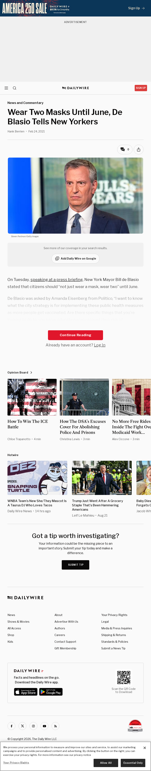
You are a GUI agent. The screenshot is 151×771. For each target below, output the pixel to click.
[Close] (144, 747)
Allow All (106, 762)
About (58, 615)
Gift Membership (65, 648)
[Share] (139, 149)
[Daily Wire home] (75, 88)
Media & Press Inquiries (116, 628)
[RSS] (55, 726)
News (11, 615)
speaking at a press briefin (55, 279)
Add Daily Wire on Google (78, 258)
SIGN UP (141, 87)
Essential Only (133, 762)
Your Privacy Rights (114, 615)
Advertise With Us (66, 621)
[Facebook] (11, 726)
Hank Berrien (15, 131)
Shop (10, 635)
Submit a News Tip (113, 648)
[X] (22, 726)
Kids (10, 641)
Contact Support (65, 641)
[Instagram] (33, 726)
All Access (14, 628)
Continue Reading (75, 335)
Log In (99, 345)
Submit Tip (76, 564)
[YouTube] (44, 726)
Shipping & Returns (113, 635)
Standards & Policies (114, 641)
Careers (59, 635)
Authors (59, 628)
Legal (105, 621)
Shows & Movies (18, 621)
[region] (75, 756)
